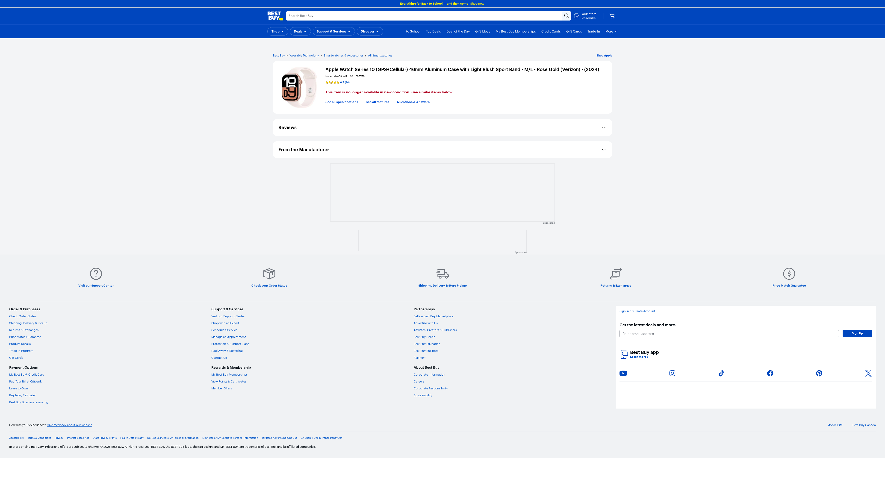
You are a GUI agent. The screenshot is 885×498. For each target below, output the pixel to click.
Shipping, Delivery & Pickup (28, 323)
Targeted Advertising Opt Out (279, 437)
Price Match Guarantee (25, 337)
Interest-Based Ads (78, 437)
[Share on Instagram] (672, 373)
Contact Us (219, 357)
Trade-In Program (21, 351)
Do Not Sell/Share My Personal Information (173, 437)
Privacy (59, 437)
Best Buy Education (427, 344)
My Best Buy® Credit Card (26, 374)
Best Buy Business (426, 351)
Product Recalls (20, 344)
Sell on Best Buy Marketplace (433, 316)
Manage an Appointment (228, 337)
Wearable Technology (304, 55)
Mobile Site (835, 425)
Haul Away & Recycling (227, 351)
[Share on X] (868, 373)
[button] (277, 31)
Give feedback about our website (69, 425)
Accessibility (16, 437)
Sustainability (423, 395)
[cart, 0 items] (612, 16)
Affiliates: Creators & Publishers (435, 330)
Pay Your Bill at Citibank (25, 381)
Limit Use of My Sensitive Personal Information (230, 437)
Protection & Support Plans (230, 344)
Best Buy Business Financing (28, 402)
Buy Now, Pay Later (22, 395)
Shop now (477, 3)
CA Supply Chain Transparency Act (321, 437)
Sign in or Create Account (637, 311)
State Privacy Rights (105, 437)
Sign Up (857, 333)
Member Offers (221, 388)
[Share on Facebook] (770, 373)
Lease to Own (18, 388)
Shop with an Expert (225, 323)
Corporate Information (429, 374)
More (609, 31)
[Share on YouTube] (623, 373)
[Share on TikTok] (721, 373)
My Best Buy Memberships (229, 374)
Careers (419, 381)
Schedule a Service (224, 330)
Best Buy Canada (864, 425)
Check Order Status (22, 316)
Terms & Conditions (39, 437)
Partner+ (420, 357)
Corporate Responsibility (431, 388)
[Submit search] (566, 16)
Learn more (639, 357)
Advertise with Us (426, 323)
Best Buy (279, 55)
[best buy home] (275, 16)
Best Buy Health (424, 337)
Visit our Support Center (228, 316)
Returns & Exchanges (23, 330)
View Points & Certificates (228, 381)
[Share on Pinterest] (819, 373)
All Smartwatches (380, 55)
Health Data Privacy (132, 437)
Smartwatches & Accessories (343, 55)
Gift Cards (16, 357)
